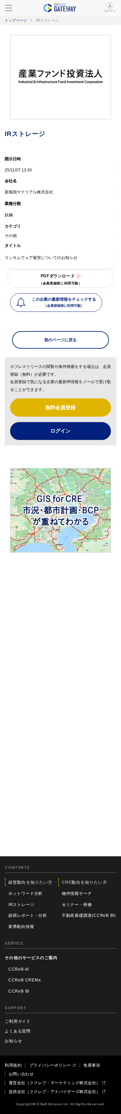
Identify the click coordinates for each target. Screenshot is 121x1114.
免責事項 (91, 1065)
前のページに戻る (60, 340)
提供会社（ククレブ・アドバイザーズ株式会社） (54, 1092)
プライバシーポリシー (50, 1065)
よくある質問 (18, 1031)
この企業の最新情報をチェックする (64, 302)
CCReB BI (18, 991)
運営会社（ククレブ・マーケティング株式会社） (54, 1083)
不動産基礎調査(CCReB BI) (89, 915)
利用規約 (13, 1065)
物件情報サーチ (77, 893)
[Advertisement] (60, 623)
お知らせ (13, 1041)
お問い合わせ (21, 1074)
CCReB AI (18, 969)
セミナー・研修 (77, 904)
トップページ (16, 20)
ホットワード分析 (25, 893)
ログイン (110, 11)
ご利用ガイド (18, 1021)
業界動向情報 (21, 926)
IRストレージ (21, 904)
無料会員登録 (60, 407)
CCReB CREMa (24, 980)
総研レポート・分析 (27, 915)
